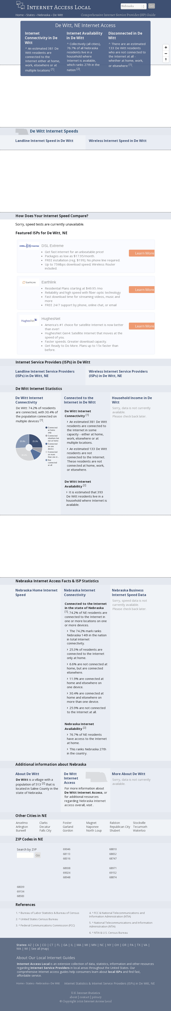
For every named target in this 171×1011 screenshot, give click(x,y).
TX (138, 945)
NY (109, 945)
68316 (66, 858)
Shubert (115, 830)
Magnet (91, 823)
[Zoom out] (166, 53)
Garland (68, 827)
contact (84, 997)
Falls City (45, 830)
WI (26, 949)
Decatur (44, 827)
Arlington (22, 827)
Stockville (139, 823)
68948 (66, 877)
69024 (66, 872)
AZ (30, 945)
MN (93, 945)
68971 (113, 868)
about (73, 997)
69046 (66, 849)
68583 (20, 896)
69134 (20, 891)
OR (124, 945)
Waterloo (139, 830)
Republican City (120, 827)
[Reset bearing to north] (166, 59)
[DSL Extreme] (29, 249)
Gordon (68, 830)
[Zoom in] (166, 47)
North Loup (94, 830)
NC (102, 945)
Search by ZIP (27, 849)
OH (116, 945)
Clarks (43, 823)
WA (18, 949)
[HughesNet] (29, 325)
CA (37, 945)
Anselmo (22, 823)
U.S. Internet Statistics (85, 993)
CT (51, 945)
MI (86, 945)
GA (65, 945)
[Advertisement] (85, 96)
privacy (97, 997)
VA (145, 945)
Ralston (115, 823)
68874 (113, 877)
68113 (66, 854)
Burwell (21, 830)
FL (58, 945)
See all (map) (40, 949)
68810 (113, 849)
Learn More (144, 253)
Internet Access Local (59, 7)
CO (44, 945)
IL (72, 945)
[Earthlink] (29, 285)
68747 (113, 858)
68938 (66, 868)
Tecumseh (140, 827)
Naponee (92, 827)
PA (131, 945)
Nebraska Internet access (85, 803)
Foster (67, 823)
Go (151, 6)
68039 (20, 887)
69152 (113, 872)
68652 (113, 854)
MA (79, 945)
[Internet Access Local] (21, 7)
